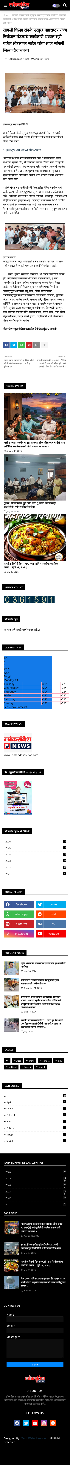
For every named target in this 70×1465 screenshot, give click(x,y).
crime (32, 1060)
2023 (35, 861)
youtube (54, 933)
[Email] (36, 345)
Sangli (27, 1067)
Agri (18, 1060)
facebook (21, 904)
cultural (46, 1060)
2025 (35, 848)
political (13, 1067)
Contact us (36, 1448)
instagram (21, 933)
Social (42, 1067)
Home (6, 15)
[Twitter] (13, 345)
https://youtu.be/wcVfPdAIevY (22, 149)
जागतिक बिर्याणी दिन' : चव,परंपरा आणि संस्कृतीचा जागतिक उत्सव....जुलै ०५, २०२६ (31, 565)
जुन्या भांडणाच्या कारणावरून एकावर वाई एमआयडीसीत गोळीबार (43, 964)
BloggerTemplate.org (35, 1457)
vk (53, 924)
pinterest (21, 924)
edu (60, 1060)
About (21, 1448)
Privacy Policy (55, 1448)
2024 (35, 855)
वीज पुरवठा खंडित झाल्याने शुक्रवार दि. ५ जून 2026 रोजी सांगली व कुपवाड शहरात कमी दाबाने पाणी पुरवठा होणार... (43, 1282)
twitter (54, 904)
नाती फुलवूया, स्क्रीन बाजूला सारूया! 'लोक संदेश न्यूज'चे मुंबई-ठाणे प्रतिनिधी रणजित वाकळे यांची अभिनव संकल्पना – (34, 444)
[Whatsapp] (21, 345)
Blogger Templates (32, 1454)
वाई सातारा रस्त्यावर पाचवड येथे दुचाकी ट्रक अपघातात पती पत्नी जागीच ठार (40, 981)
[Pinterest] (29, 345)
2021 (35, 874)
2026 (35, 841)
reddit (53, 914)
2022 (35, 867)
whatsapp (21, 914)
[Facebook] (6, 345)
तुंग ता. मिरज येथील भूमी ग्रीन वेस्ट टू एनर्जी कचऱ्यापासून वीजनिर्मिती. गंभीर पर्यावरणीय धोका (30, 505)
